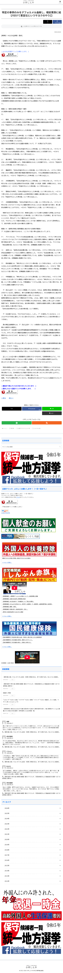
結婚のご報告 (7, 693)
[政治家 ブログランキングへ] (9, 54)
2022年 (7, 829)
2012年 (7, 881)
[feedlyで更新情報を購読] (17, 422)
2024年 (7, 818)
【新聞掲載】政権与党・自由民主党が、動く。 (15, 609)
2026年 (7, 808)
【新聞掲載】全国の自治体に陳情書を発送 (14, 599)
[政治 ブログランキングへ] (9, 392)
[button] (31, 26)
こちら (18, 497)
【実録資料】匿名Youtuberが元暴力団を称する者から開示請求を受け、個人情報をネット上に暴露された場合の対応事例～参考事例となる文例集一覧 (31, 710)
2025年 (7, 813)
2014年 (7, 871)
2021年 (7, 834)
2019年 (7, 844)
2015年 (7, 865)
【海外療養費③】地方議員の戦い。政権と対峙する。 (17, 642)
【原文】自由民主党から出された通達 (12, 612)
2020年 (7, 839)
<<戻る (3, 398)
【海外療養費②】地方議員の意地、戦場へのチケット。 (17, 640)
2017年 (7, 855)
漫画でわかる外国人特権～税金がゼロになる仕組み (16, 558)
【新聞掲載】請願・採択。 (9, 606)
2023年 (7, 824)
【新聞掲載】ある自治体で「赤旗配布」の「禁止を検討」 (18, 601)
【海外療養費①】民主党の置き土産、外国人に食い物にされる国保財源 (22, 637)
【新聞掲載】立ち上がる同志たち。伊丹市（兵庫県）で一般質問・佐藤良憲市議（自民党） (27, 604)
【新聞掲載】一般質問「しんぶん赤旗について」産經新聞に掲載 (20, 596)
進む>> (11, 398)
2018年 (7, 850)
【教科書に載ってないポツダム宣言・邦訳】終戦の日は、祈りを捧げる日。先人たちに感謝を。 (31, 677)
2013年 (7, 876)
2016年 (7, 860)
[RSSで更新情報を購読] (47, 422)
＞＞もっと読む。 (7, 562)
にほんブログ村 (5, 513)
